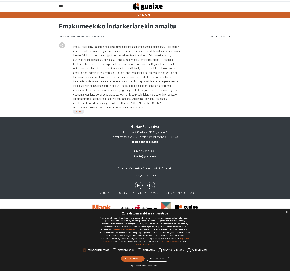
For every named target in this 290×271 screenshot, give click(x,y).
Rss (192, 193)
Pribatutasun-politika (145, 244)
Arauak (155, 193)
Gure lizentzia (125, 168)
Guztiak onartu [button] (133, 258)
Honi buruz (102, 193)
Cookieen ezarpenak (170, 241)
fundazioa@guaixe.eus (145, 141)
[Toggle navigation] (61, 6)
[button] (145, 265)
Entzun (209, 36)
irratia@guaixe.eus (145, 156)
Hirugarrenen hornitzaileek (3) (125, 230)
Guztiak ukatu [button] (157, 258)
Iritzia (78, 111)
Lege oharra (121, 193)
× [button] (286, 212)
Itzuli (223, 36)
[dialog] (145, 240)
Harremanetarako (174, 193)
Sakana (145, 15)
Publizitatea (139, 193)
